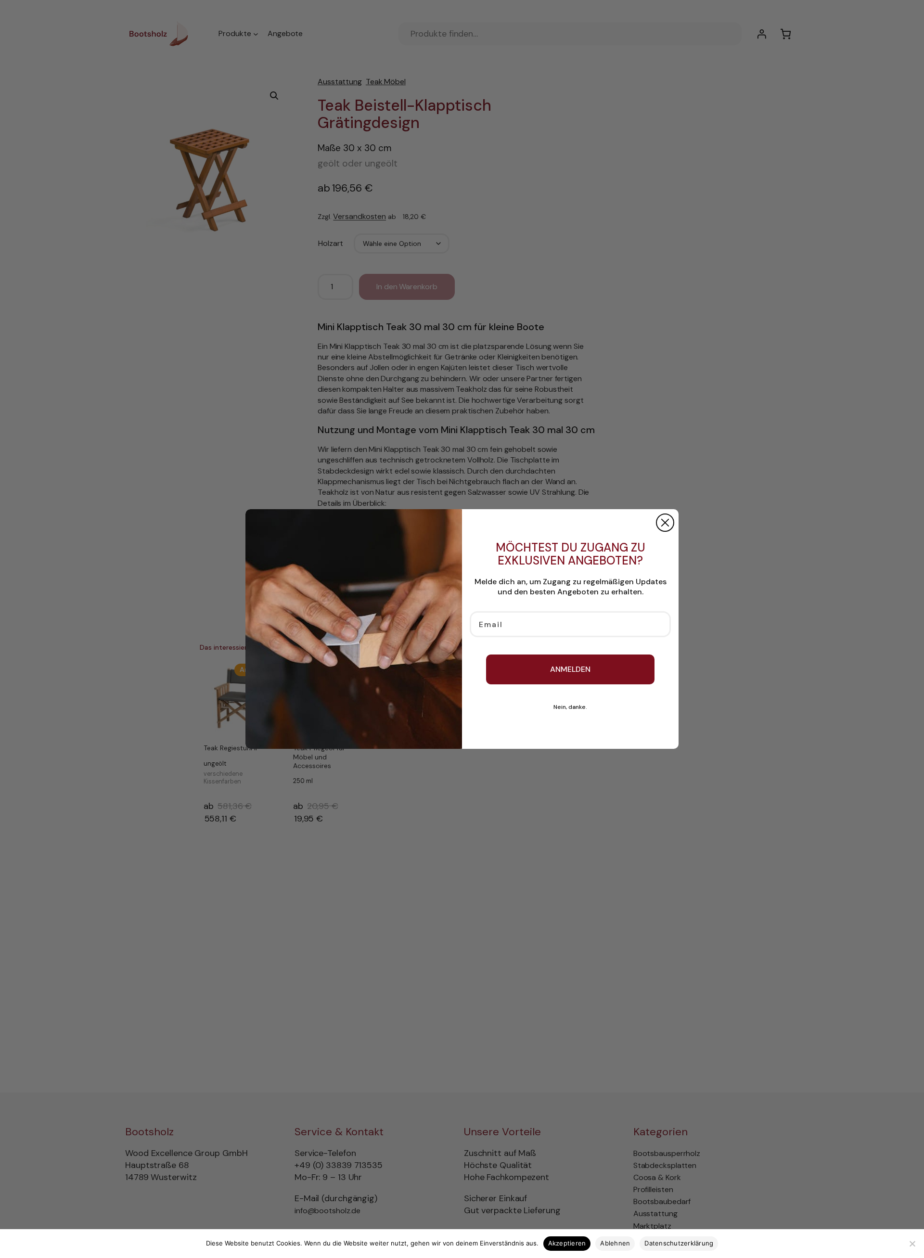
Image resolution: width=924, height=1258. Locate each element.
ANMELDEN (570, 669)
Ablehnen (615, 1243)
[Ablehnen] (912, 1243)
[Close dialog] (665, 522)
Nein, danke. (570, 707)
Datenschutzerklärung (678, 1243)
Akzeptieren (567, 1243)
